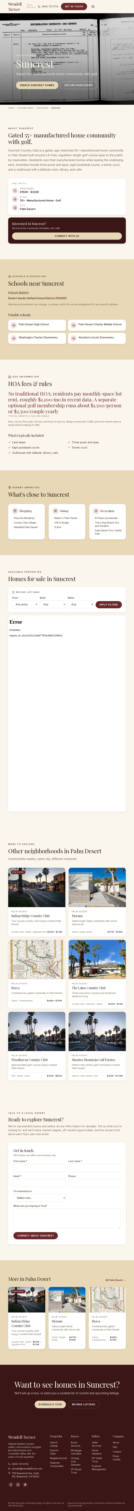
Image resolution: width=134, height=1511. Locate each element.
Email (17, 1176)
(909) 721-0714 (50, 6)
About (116, 1442)
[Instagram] (18, 1484)
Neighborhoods (58, 1458)
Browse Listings (83, 1404)
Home (11, 108)
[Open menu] (93, 6)
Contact (117, 1451)
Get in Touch (74, 6)
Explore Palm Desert (78, 85)
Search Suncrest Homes (37, 85)
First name (20, 1161)
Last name (75, 1161)
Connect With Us (67, 236)
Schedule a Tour (50, 1404)
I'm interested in (22, 1191)
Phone (72, 1176)
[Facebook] (10, 1484)
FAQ (115, 1447)
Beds (43, 597)
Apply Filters (109, 604)
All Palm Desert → (116, 1280)
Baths (71, 597)
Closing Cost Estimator (76, 1461)
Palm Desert (42, 108)
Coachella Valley (25, 108)
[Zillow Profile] (25, 1484)
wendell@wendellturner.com (27, 1468)
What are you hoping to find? (30, 1205)
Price (15, 597)
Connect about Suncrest (35, 1235)
